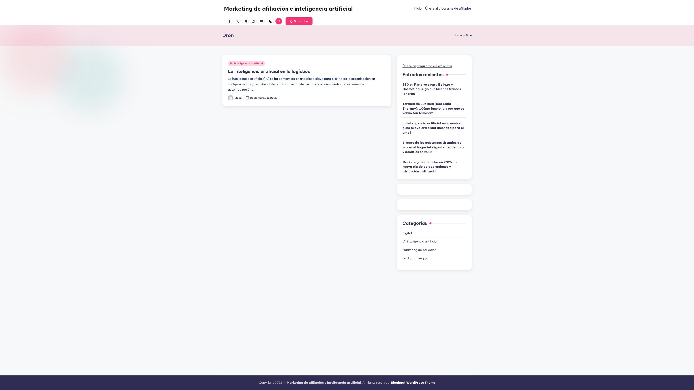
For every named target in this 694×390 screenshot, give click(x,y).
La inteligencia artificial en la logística (269, 71)
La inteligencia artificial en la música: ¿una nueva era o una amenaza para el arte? (433, 128)
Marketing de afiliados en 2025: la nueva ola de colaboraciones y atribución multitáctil (429, 166)
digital (407, 233)
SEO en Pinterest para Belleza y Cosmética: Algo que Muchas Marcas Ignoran (431, 89)
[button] (299, 21)
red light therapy (414, 258)
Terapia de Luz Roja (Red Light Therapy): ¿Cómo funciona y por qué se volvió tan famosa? (433, 108)
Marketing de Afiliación (419, 250)
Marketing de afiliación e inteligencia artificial (288, 8)
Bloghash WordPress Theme (413, 383)
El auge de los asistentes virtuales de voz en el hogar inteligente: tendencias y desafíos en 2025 (433, 147)
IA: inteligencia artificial (246, 63)
